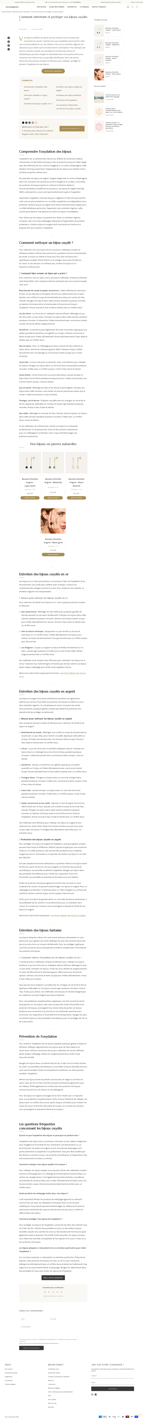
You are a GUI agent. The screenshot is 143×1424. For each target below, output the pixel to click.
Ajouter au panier (30, 497)
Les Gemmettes (6, 12)
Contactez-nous (53, 1369)
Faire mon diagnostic (72, 128)
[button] (42, 6)
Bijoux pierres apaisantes (53, 71)
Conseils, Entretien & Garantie (58, 1377)
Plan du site (52, 1403)
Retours (51, 1380)
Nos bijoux (9, 1369)
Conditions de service (64, 1339)
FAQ (49, 1396)
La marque (8, 1380)
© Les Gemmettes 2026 (12, 1417)
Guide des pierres (11, 1373)
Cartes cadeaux (10, 1384)
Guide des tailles (54, 1373)
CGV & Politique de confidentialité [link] (60, 1392)
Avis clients (52, 1399)
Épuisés (51, 1407)
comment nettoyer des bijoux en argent (68, 915)
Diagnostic (9, 1377)
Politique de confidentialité (47, 1339)
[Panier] (137, 6)
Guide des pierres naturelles (21, 12)
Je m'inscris (112, 1389)
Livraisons (51, 1384)
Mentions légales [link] (54, 1388)
